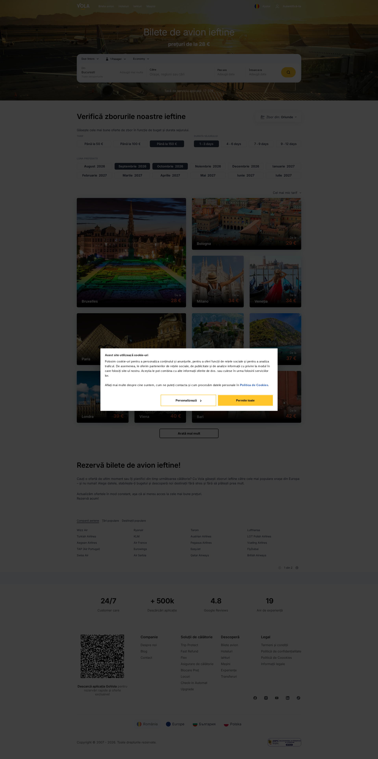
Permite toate (245, 400)
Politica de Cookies (254, 384)
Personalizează (186, 400)
